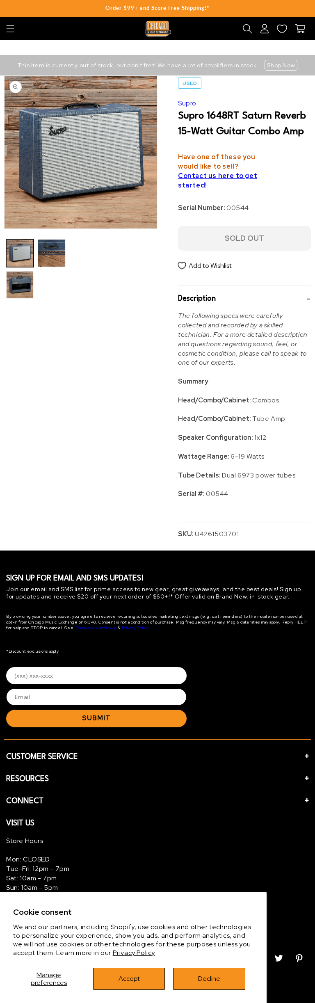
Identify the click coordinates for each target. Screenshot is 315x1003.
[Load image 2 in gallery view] (20, 285)
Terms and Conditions (96, 628)
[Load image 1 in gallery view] (20, 253)
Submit (96, 718)
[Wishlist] (282, 29)
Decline (209, 978)
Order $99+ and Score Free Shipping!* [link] (157, 8)
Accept (129, 978)
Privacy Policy (134, 952)
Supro (187, 103)
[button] (10, 29)
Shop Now (281, 65)
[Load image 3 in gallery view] (51, 253)
